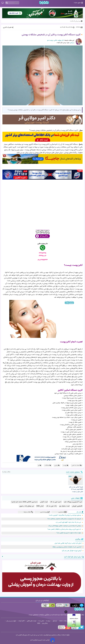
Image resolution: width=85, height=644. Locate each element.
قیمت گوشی (43, 502)
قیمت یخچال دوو (64, 506)
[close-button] (66, 611)
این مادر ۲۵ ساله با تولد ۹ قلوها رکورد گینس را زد (68, 522)
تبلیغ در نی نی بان (11, 621)
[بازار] (48, 605)
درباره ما (48, 621)
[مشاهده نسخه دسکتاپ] (2, 3)
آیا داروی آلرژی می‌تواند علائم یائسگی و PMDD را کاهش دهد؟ (64, 529)
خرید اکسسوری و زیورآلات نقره (73, 502)
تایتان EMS (40, 506)
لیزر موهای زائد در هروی (26, 506)
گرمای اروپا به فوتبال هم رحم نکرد (71, 550)
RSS (38, 623)
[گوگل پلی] (63, 605)
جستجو (55, 621)
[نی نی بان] (44, 2)
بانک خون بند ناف (51, 506)
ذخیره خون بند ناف (55, 502)
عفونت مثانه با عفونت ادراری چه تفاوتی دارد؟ (69, 533)
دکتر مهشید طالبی (42, 243)
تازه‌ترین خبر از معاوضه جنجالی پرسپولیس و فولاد (66, 547)
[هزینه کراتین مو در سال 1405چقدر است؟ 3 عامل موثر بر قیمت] (75, 480)
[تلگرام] (77, 629)
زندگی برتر (45, 623)
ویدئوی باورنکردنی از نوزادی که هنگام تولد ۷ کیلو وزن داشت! (65, 515)
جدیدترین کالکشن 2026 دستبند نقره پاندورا (25, 502)
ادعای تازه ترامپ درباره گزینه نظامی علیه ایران (68, 543)
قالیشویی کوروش (77, 506)
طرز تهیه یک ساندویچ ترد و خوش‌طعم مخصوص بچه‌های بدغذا (64, 519)
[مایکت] (77, 605)
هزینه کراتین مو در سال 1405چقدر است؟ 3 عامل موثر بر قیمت (76, 489)
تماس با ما (41, 621)
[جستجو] (6, 3)
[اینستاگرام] (64, 629)
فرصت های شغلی (31, 621)
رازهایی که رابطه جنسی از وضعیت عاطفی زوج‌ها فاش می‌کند (64, 526)
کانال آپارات (21, 621)
